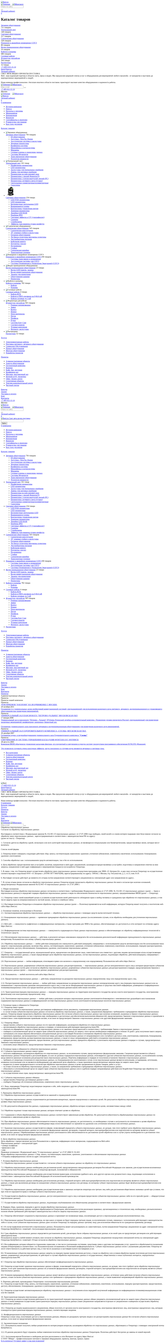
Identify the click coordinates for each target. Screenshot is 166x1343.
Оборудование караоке (20, 277)
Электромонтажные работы (17, 342)
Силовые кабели (13, 292)
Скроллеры (15, 185)
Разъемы (14, 287)
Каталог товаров (8, 128)
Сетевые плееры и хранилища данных (27, 152)
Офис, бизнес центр (14, 379)
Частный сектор (12, 385)
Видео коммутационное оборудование (27, 272)
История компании (14, 107)
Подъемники (16, 246)
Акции (4, 392)
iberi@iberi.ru (6, 69)
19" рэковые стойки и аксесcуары (25, 233)
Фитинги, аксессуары (20, 329)
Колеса (13, 309)
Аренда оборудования (15, 363)
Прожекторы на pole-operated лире (25, 174)
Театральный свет (13, 163)
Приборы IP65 (17, 215)
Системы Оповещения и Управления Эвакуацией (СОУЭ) (35, 263)
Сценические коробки (20, 250)
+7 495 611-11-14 (8, 89)
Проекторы (15, 279)
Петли (13, 316)
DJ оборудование (18, 137)
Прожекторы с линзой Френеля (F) (25, 176)
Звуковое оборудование (15, 135)
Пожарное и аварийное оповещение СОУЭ (24, 257)
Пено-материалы (18, 314)
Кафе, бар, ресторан (14, 370)
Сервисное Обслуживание (17, 346)
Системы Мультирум (19, 154)
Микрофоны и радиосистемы (23, 148)
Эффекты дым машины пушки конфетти (27, 224)
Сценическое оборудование (17, 228)
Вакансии (10, 118)
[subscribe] (25, 87)
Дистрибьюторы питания (21, 239)
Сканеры (14, 219)
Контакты (5, 398)
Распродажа (11, 334)
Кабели (14, 285)
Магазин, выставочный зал (17, 374)
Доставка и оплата (8, 394)
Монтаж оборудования (15, 351)
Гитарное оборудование (20, 235)
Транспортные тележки (20, 252)
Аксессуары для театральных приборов (27, 170)
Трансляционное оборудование (24, 157)
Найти (4, 423)
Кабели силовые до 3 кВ (21, 298)
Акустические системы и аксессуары (26, 141)
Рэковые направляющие (21, 305)
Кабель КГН (16, 294)
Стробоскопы (16, 222)
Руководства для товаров (16, 122)
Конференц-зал (12, 372)
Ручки (13, 320)
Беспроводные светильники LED (24, 204)
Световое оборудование (16, 198)
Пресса (9, 109)
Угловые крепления (19, 327)
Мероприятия (11, 113)
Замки (13, 307)
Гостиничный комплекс (16, 366)
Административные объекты (18, 361)
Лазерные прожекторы (20, 211)
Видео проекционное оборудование (21, 268)
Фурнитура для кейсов (15, 303)
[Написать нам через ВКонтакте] (18, 4)
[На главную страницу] (5, 2)
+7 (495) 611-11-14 (8, 67)
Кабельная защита (18, 241)
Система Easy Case (18, 323)
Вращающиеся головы (20, 206)
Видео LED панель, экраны (22, 270)
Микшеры (15, 150)
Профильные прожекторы (21, 165)
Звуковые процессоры (20, 143)
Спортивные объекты (15, 381)
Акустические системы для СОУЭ (25, 261)
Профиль (14, 318)
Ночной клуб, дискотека (16, 376)
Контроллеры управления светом (24, 208)
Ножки (14, 312)
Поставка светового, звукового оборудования (25, 344)
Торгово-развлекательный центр (19, 383)
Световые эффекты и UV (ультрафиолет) (27, 217)
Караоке (9, 368)
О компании (6, 102)
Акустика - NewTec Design (22, 139)
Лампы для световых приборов (24, 172)
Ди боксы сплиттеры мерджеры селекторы (28, 237)
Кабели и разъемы (13, 283)
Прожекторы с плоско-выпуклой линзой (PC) (29, 179)
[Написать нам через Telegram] (7, 4)
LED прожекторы (18, 168)
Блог (3, 396)
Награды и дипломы (14, 111)
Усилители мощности (20, 159)
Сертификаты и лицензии (16, 120)
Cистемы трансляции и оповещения (26, 259)
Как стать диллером (14, 124)
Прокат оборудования (15, 348)
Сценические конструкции (22, 230)
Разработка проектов (14, 353)
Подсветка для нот (18, 244)
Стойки (14, 248)
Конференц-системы (19, 146)
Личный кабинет (8, 11)
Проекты (4, 357)
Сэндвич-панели (18, 325)
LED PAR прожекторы (20, 200)
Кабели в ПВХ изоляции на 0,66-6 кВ (26, 296)
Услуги (4, 338)
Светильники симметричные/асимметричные (29, 183)
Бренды (4, 389)
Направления (11, 115)
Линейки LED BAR (19, 213)
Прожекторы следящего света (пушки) (27, 181)
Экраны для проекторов (21, 274)
